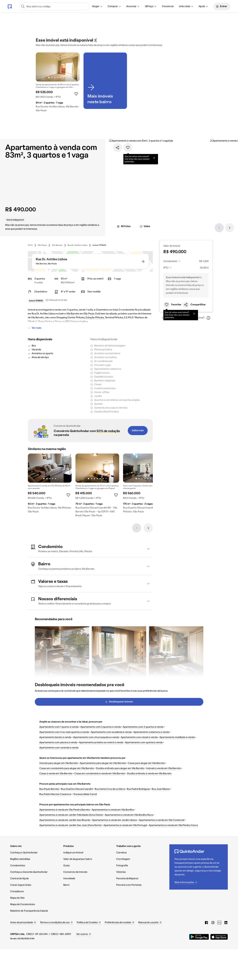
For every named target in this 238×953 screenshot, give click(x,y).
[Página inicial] (10, 6)
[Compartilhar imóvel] (117, 147)
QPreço (149, 6)
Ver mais (36, 328)
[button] (90, 549)
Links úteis (184, 6)
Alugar (95, 6)
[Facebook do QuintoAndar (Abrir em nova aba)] (206, 923)
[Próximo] (229, 227)
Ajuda (202, 6)
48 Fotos (126, 226)
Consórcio (168, 6)
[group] (57, 83)
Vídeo (147, 226)
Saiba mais (138, 430)
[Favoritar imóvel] (127, 147)
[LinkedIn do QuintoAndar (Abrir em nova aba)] (226, 923)
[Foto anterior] (41, 67)
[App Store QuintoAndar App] (219, 937)
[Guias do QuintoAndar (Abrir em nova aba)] (219, 923)
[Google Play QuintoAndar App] (199, 937)
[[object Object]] (154, 157)
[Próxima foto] (73, 67)
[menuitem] (97, 6)
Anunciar (131, 6)
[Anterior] (219, 227)
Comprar (113, 6)
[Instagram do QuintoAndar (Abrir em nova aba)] (213, 923)
